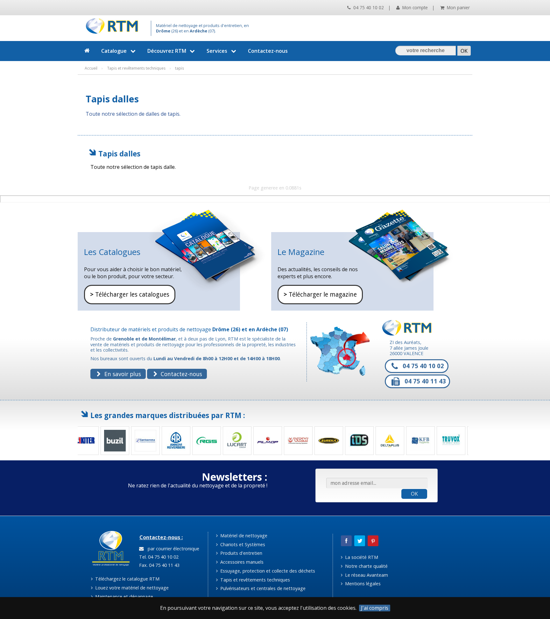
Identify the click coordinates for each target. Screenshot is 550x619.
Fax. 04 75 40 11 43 (159, 565)
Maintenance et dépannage (123, 597)
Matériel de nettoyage (243, 536)
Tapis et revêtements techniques (254, 580)
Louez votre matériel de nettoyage (131, 588)
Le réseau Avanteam (366, 575)
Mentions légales (362, 584)
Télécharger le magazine (320, 294)
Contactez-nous (268, 50)
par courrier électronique (172, 549)
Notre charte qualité (366, 566)
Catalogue (114, 50)
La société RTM (361, 557)
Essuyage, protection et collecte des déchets (267, 571)
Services (217, 50)
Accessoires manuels (241, 562)
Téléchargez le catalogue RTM (126, 579)
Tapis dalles (119, 154)
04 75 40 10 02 (368, 7)
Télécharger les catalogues (129, 294)
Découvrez (166, 50)
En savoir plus (122, 374)
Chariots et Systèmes (242, 544)
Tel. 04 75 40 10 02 (158, 557)
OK (414, 493)
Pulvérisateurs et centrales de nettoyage (262, 588)
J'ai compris (374, 608)
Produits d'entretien (240, 553)
